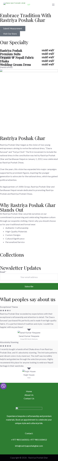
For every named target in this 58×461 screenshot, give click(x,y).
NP (28, 4)
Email (3, 272)
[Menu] (53, 4)
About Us (29, 395)
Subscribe (29, 286)
